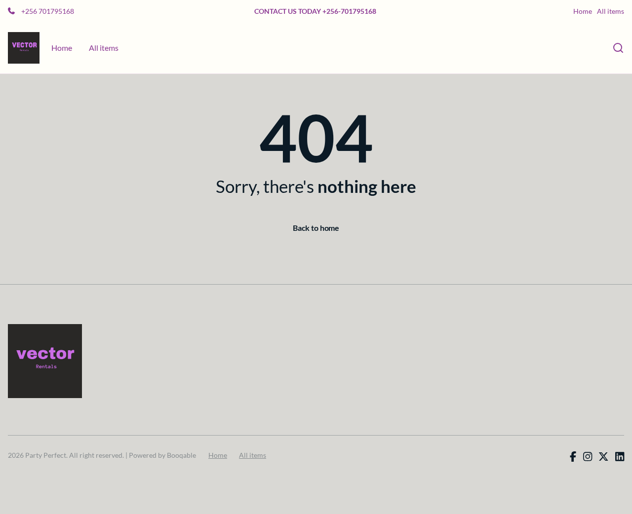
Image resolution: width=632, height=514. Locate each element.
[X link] (603, 457)
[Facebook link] (573, 457)
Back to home (316, 227)
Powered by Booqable (162, 455)
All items (610, 11)
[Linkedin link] (619, 457)
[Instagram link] (587, 457)
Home (582, 11)
